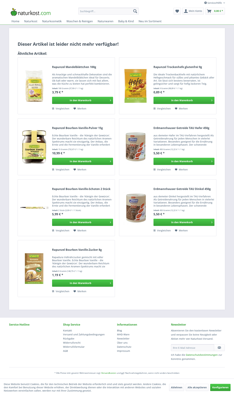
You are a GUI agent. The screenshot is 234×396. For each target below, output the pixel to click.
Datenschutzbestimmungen (202, 354)
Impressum (123, 350)
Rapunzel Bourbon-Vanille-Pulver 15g (77, 128)
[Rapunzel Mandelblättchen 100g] (34, 86)
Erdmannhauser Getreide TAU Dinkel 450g (182, 189)
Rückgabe (68, 338)
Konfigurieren (220, 387)
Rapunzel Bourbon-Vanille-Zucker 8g (77, 250)
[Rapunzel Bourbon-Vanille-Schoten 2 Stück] (34, 208)
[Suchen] (135, 11)
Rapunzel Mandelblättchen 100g (74, 67)
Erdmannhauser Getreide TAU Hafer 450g (181, 128)
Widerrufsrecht (72, 342)
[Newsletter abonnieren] (219, 347)
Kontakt (67, 330)
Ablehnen (176, 387)
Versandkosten (108, 373)
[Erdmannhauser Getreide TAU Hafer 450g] (135, 147)
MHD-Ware (123, 334)
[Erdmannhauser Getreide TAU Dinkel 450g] (135, 208)
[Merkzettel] (177, 11)
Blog (119, 330)
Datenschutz (124, 346)
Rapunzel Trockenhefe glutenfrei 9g (177, 67)
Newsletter (123, 338)
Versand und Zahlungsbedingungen (84, 334)
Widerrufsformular (74, 346)
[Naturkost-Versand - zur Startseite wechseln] (31, 12)
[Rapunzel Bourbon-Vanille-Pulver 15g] (34, 147)
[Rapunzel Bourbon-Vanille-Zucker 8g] (34, 268)
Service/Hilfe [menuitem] (215, 2)
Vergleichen (62, 108)
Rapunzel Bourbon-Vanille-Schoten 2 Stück (81, 189)
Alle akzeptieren (197, 387)
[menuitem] (108, 11)
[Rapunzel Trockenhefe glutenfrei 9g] (135, 86)
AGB (65, 350)
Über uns (122, 342)
